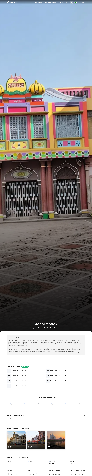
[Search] (71, 2)
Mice (67, 2)
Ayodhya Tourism (12, 418)
